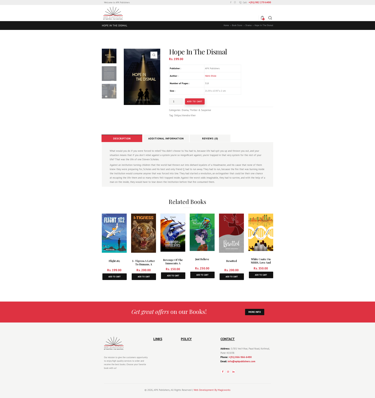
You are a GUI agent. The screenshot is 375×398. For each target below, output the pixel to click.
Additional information (166, 138)
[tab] (122, 138)
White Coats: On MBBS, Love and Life (261, 262)
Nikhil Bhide (210, 75)
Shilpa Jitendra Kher (185, 115)
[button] (153, 55)
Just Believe (202, 259)
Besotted (231, 261)
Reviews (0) (210, 138)
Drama (249, 25)
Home (226, 25)
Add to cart (195, 101)
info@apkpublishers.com (241, 361)
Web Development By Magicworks (212, 390)
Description (122, 138)
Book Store (237, 25)
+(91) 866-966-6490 (240, 357)
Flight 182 (114, 261)
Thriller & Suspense (200, 110)
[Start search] (270, 18)
